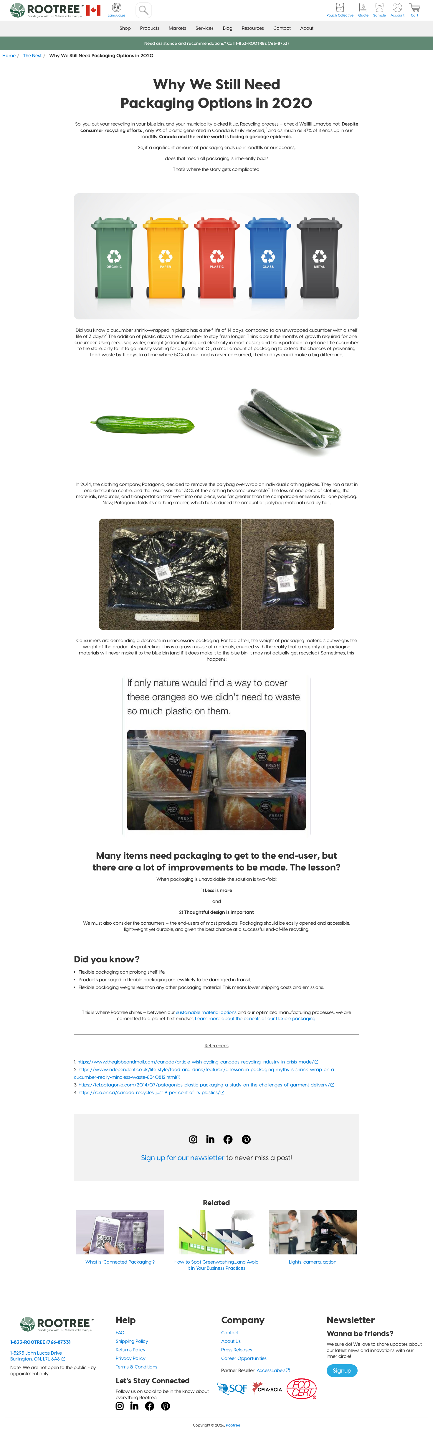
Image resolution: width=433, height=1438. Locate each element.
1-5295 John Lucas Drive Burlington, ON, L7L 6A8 (36, 1356)
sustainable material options (206, 1012)
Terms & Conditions (136, 1367)
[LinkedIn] (210, 1139)
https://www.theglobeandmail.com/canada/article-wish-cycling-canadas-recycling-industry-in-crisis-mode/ (195, 1062)
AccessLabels (271, 1370)
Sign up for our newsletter (182, 1157)
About (306, 28)
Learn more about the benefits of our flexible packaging (255, 1018)
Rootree (233, 1425)
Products (149, 28)
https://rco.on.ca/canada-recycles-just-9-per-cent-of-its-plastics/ (149, 1092)
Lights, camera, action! (313, 1262)
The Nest (32, 55)
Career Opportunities (244, 1358)
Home (9, 55)
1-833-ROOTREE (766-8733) (40, 1342)
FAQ (120, 1332)
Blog (227, 28)
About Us (231, 1341)
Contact (282, 28)
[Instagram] (193, 1139)
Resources (253, 28)
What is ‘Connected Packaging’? (120, 1262)
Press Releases (236, 1350)
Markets (177, 28)
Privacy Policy (131, 1358)
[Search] (143, 10)
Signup (342, 1370)
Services (205, 28)
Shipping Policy (132, 1341)
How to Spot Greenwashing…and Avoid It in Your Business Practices (216, 1265)
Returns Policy (131, 1350)
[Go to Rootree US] (93, 10)
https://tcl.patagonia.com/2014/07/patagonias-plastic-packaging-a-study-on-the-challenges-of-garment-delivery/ (204, 1085)
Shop (125, 28)
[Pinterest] (246, 1139)
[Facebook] (228, 1139)
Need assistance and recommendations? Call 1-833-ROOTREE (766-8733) (216, 43)
